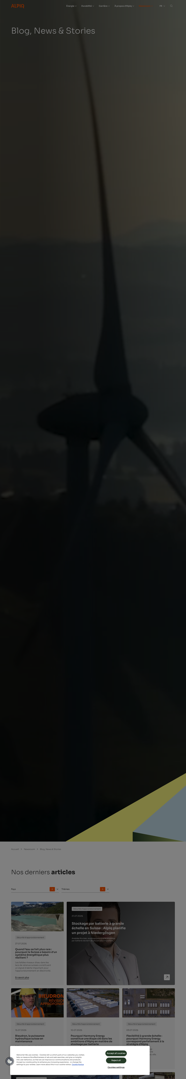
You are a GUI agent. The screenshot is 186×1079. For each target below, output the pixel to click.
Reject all (116, 1060)
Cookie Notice (78, 1065)
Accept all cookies (116, 1053)
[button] (10, 1061)
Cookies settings (116, 1067)
